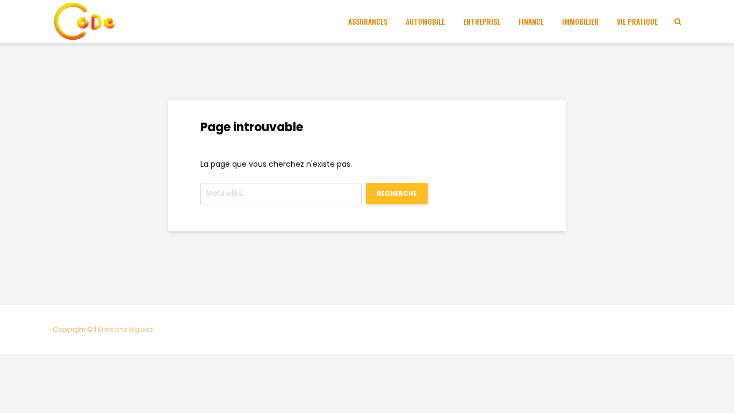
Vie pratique (637, 21)
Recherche (397, 193)
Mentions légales (125, 329)
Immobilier (580, 21)
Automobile (425, 21)
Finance (531, 21)
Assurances (367, 21)
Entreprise (481, 21)
